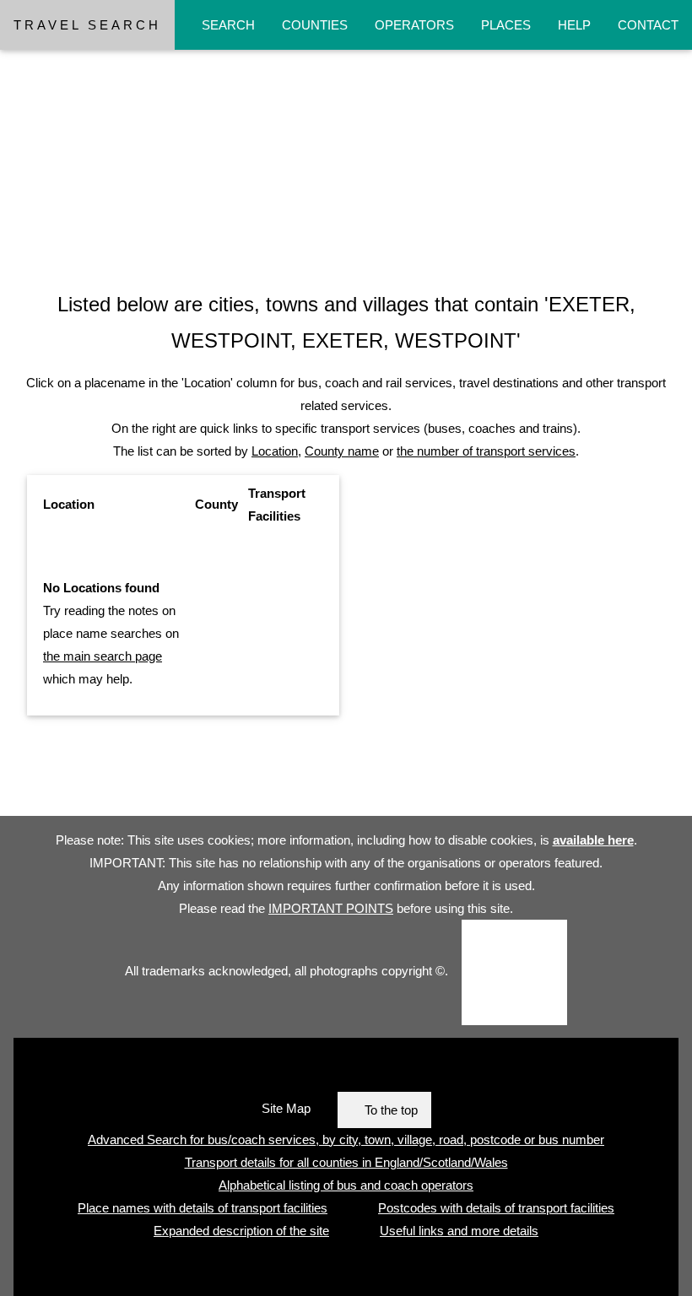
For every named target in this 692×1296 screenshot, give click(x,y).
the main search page (102, 656)
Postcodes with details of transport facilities (496, 1208)
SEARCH (228, 25)
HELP (574, 25)
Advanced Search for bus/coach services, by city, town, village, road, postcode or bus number (346, 1139)
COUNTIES (315, 25)
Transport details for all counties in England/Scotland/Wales (346, 1162)
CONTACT (648, 25)
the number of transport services (486, 451)
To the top (391, 1110)
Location (274, 451)
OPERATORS (414, 25)
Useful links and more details (459, 1230)
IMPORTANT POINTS (330, 908)
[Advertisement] (346, 146)
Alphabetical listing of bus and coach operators (346, 1185)
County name (342, 451)
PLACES (506, 25)
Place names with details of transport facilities (202, 1208)
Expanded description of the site (241, 1230)
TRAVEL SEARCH (87, 25)
